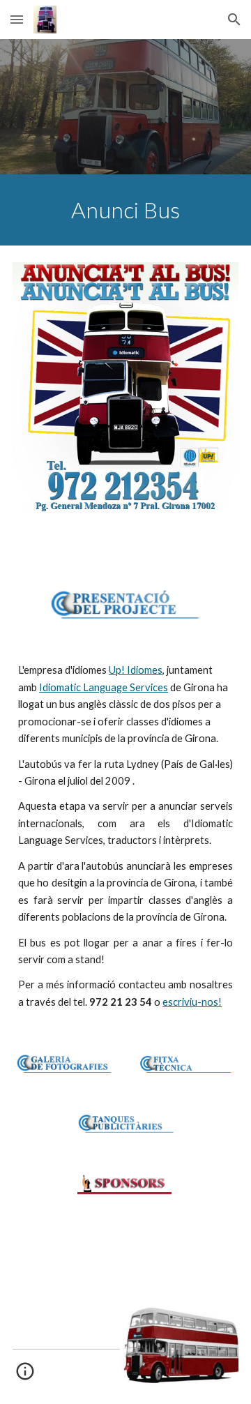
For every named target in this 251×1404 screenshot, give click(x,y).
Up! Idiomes (135, 670)
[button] (16, 19)
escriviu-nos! (192, 1002)
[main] (125, 210)
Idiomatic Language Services (103, 687)
